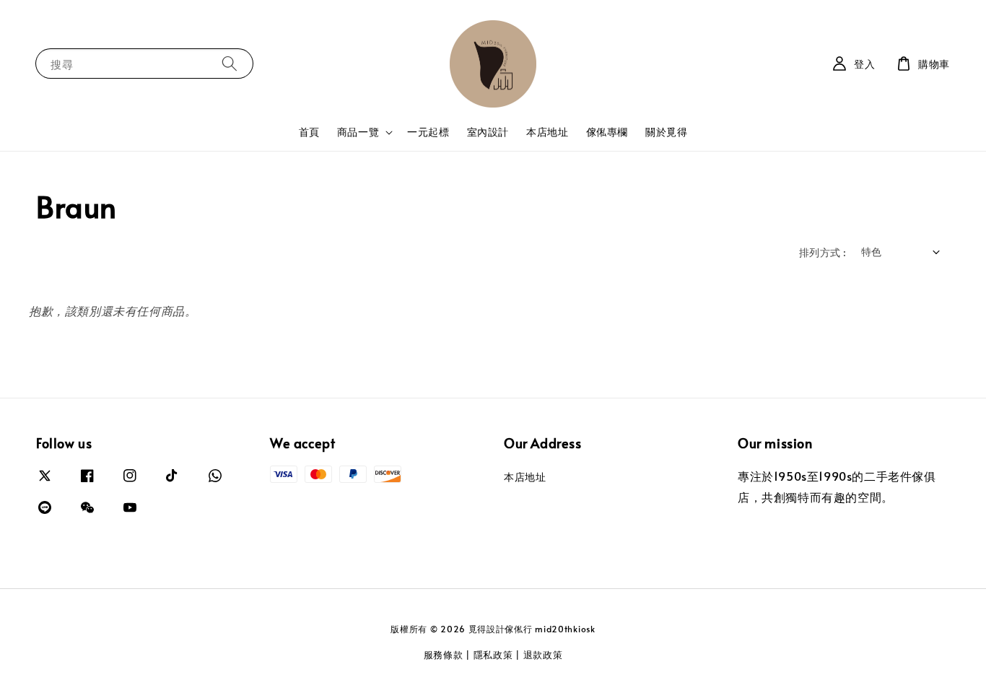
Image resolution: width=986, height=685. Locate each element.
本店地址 (547, 132)
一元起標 (428, 132)
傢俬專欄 (607, 132)
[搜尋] (229, 63)
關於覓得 (666, 132)
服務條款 (443, 654)
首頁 (309, 132)
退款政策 (543, 654)
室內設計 (488, 132)
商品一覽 (358, 132)
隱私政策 (493, 654)
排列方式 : (822, 252)
